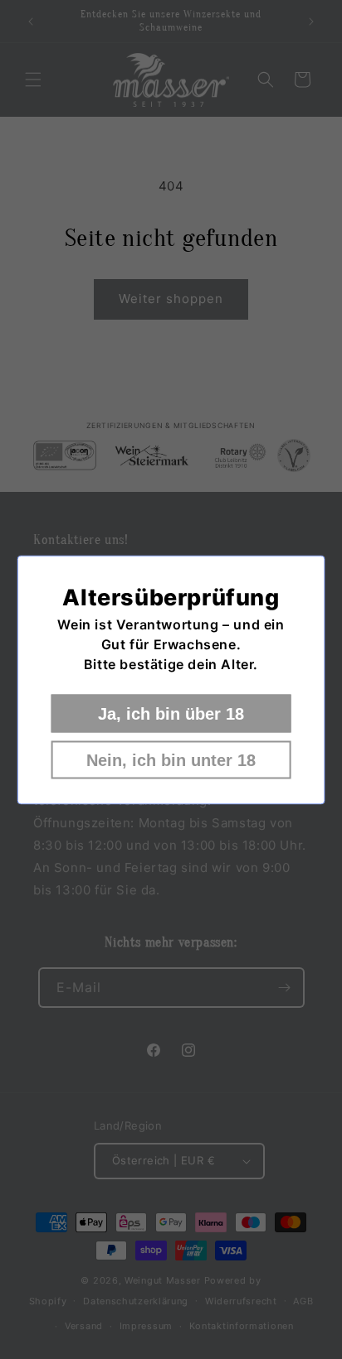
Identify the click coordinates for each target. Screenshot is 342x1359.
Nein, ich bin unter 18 (171, 759)
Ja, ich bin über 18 (171, 713)
